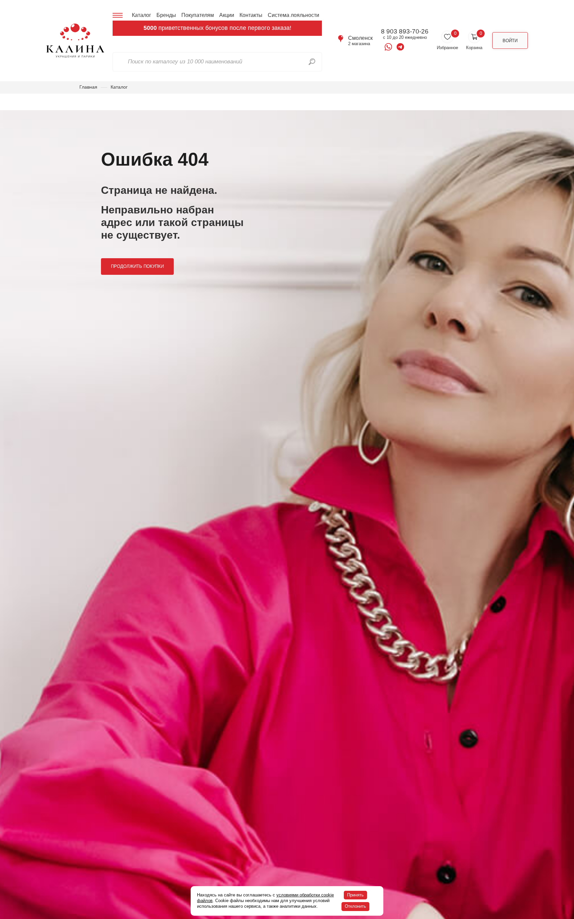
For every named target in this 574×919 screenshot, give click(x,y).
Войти (510, 40)
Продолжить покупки (137, 266)
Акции (226, 15)
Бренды (166, 15)
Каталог (141, 15)
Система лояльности (293, 15)
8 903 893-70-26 (405, 31)
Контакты (250, 15)
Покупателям (197, 15)
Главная (88, 87)
